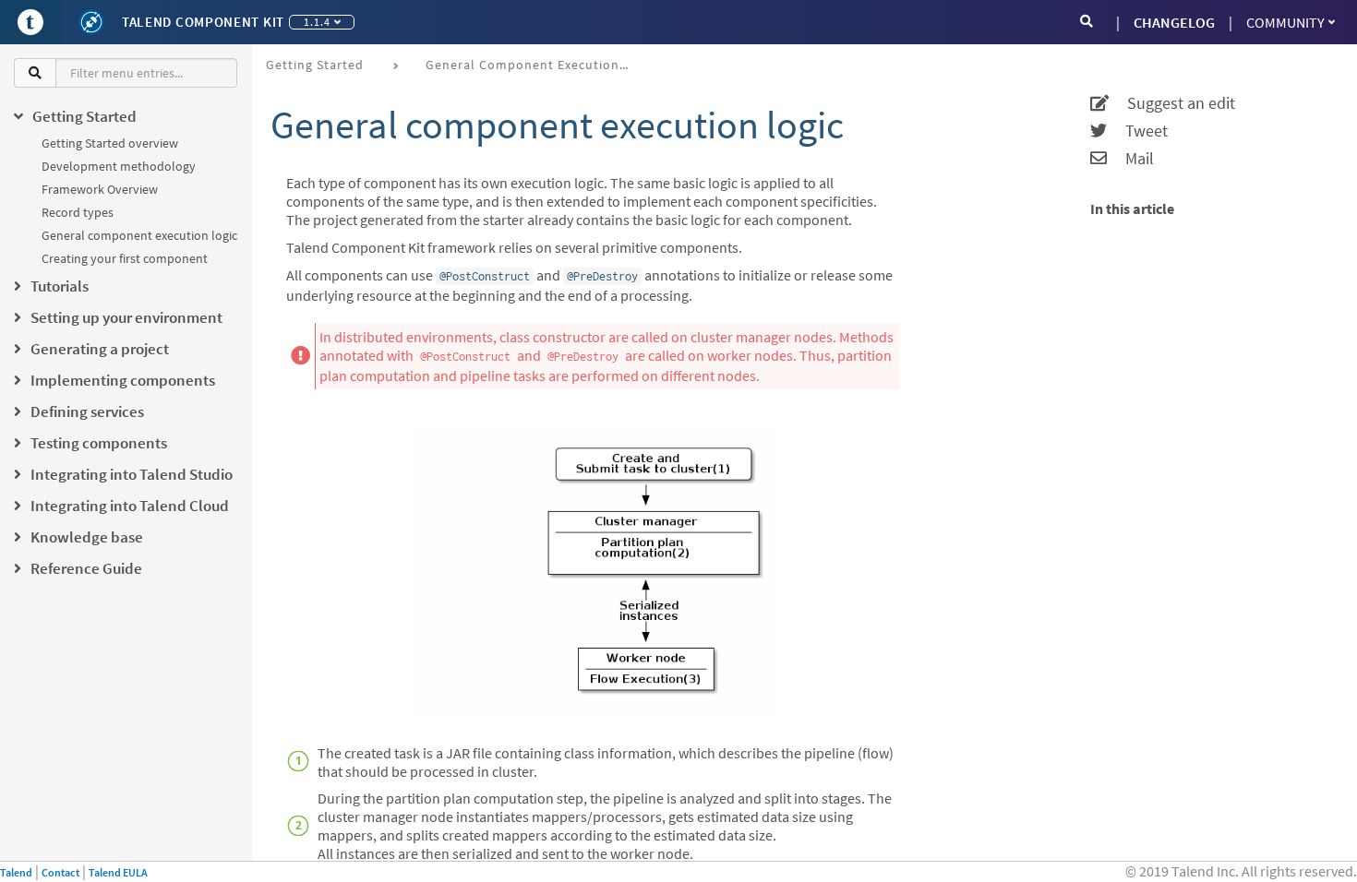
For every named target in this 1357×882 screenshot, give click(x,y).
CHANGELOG (1174, 22)
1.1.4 (317, 22)
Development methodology (119, 166)
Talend (16, 872)
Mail (1130, 158)
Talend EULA (118, 872)
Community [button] (1285, 22)
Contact (60, 872)
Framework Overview (100, 189)
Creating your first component (125, 258)
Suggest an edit (1172, 103)
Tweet (1137, 131)
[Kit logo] (91, 22)
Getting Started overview (110, 143)
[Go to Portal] (30, 22)
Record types (78, 212)
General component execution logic (139, 235)
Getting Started (315, 64)
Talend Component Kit (203, 21)
